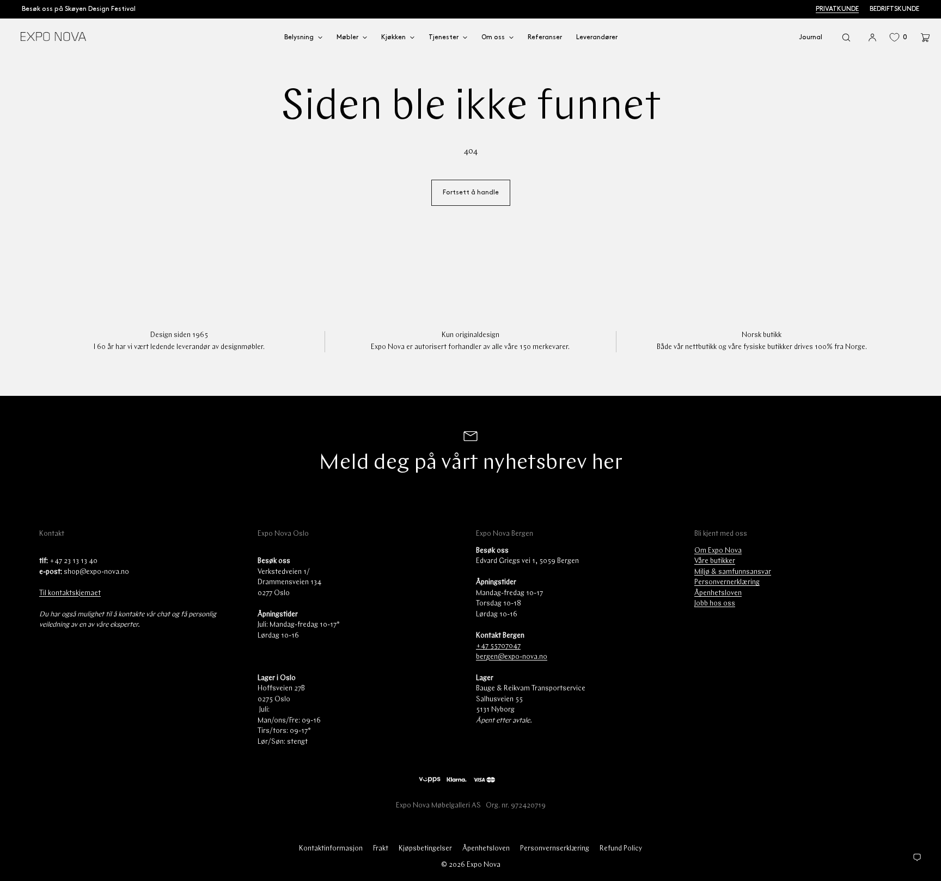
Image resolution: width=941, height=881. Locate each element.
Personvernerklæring (727, 582)
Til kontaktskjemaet (70, 593)
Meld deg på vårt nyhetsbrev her (470, 463)
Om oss (493, 37)
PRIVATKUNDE (837, 9)
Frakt (380, 848)
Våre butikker (714, 561)
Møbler (347, 37)
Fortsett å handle (471, 192)
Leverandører (597, 37)
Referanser (545, 37)
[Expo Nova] (53, 37)
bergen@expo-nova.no (511, 656)
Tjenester (444, 37)
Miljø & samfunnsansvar (732, 572)
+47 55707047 (498, 646)
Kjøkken (393, 37)
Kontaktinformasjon (331, 848)
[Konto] (872, 37)
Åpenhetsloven (718, 593)
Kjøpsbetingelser (425, 848)
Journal (810, 37)
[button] (846, 37)
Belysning (299, 37)
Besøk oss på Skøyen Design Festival (79, 9)
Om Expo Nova (718, 550)
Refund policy (621, 848)
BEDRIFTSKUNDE (894, 9)
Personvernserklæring (554, 848)
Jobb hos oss (714, 603)
